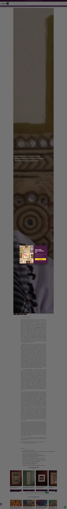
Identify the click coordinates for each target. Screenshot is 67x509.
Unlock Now (41, 259)
